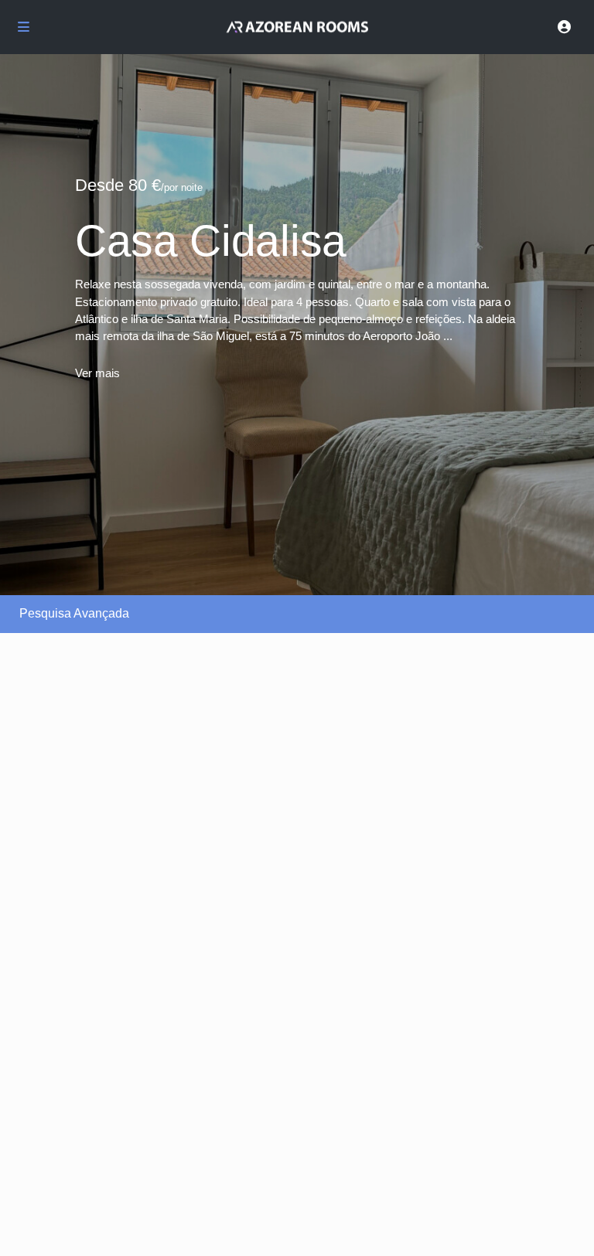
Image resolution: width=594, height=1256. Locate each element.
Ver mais (97, 373)
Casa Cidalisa (210, 240)
